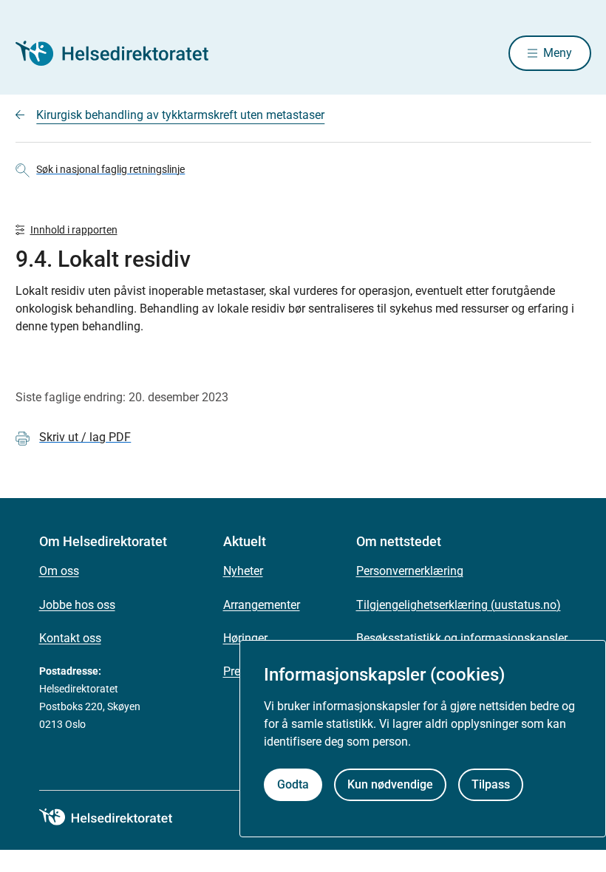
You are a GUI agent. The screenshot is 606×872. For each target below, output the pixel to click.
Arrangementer (261, 605)
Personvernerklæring (409, 571)
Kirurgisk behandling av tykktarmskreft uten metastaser (180, 115)
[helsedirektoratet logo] (116, 817)
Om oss (59, 571)
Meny (557, 53)
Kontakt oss (70, 638)
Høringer (245, 638)
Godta (293, 784)
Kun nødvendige (390, 784)
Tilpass (490, 784)
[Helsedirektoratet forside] (122, 53)
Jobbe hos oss (77, 605)
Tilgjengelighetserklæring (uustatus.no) (458, 605)
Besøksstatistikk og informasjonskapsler (462, 638)
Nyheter (243, 571)
